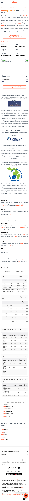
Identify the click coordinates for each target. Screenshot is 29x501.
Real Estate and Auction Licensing (10, 479)
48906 (4, 408)
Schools (7, 271)
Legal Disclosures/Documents (19, 462)
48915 (4, 413)
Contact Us (12, 460)
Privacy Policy (9, 489)
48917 (4, 415)
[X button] (16, 468)
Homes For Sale (8, 7)
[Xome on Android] (18, 474)
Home (2, 7)
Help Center (19, 460)
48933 (4, 416)
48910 (4, 406)
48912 (4, 410)
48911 (24, 7)
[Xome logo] (14, 2)
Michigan (15, 7)
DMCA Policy (15, 494)
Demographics (20, 271)
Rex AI (3, 464)
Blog (9, 462)
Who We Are (5, 460)
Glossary (4, 462)
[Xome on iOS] (10, 474)
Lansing (20, 7)
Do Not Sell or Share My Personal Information (13, 495)
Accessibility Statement (11, 493)
